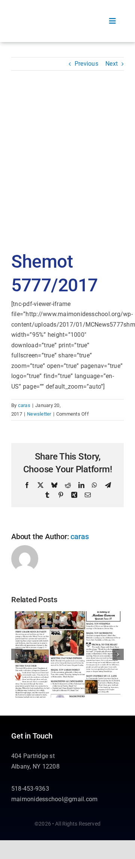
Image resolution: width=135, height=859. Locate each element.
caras (24, 405)
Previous (86, 63)
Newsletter (39, 414)
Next (111, 63)
